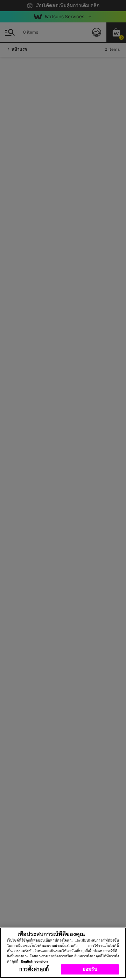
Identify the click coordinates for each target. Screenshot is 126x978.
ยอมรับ (90, 969)
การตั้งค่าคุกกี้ (33, 969)
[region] (63, 952)
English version (34, 961)
